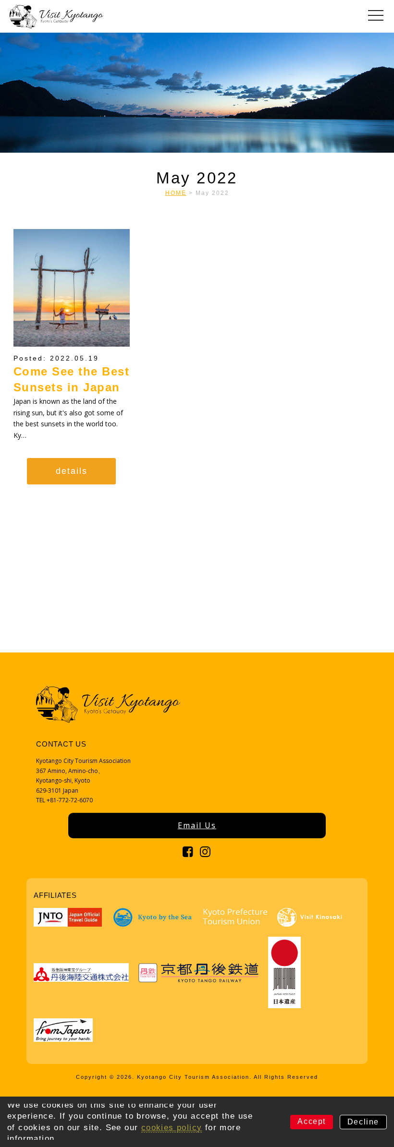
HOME (175, 193)
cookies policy (171, 1127)
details (71, 471)
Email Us (197, 825)
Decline (363, 1122)
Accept (311, 1121)
